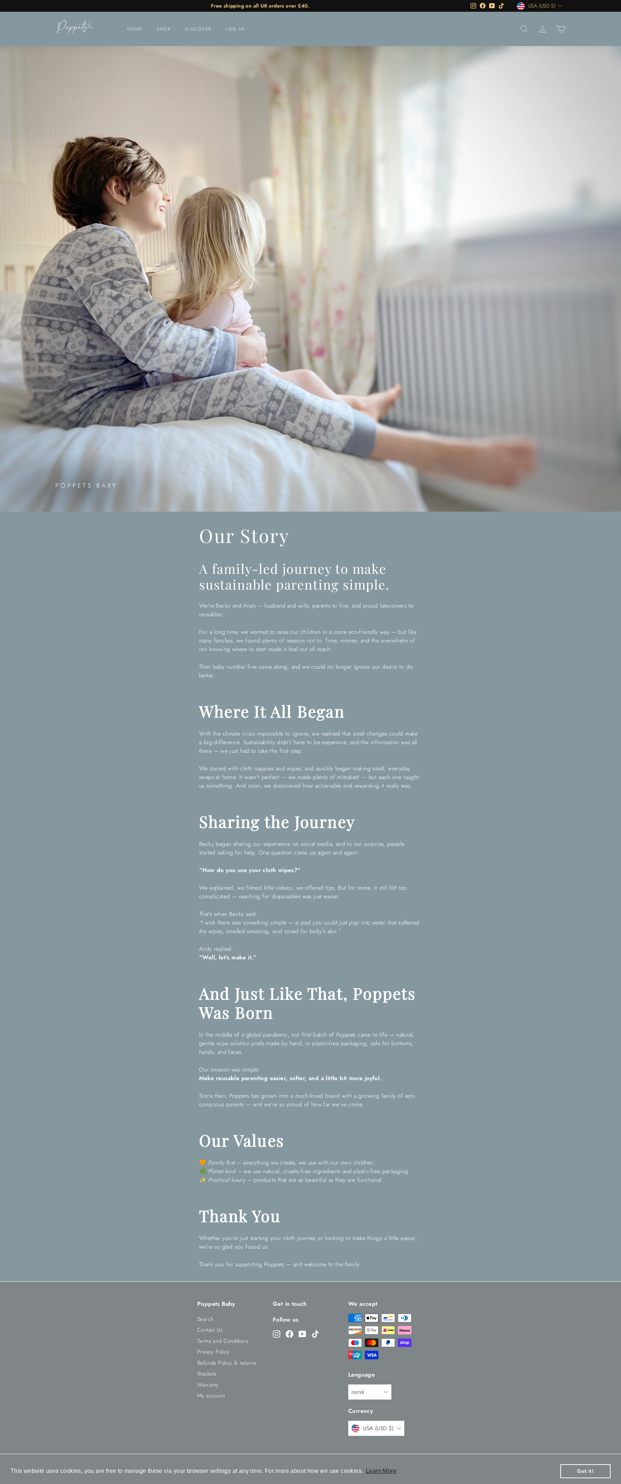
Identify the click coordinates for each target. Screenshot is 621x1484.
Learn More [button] (381, 1471)
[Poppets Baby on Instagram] (276, 1333)
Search (205, 1319)
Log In (235, 29)
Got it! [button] (585, 1471)
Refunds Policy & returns (226, 1363)
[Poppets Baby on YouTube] (302, 1333)
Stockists (207, 1374)
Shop (164, 29)
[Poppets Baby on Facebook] (289, 1333)
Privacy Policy (213, 1352)
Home (135, 29)
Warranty (207, 1385)
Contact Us (209, 1330)
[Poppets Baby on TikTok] (315, 1333)
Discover (198, 29)
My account (211, 1396)
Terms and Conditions (222, 1341)
